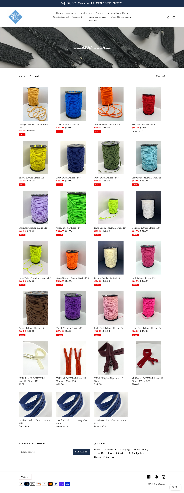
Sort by (23, 76)
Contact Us (110, 449)
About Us (99, 453)
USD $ (24, 476)
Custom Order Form (104, 457)
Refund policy (136, 453)
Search (97, 449)
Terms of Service (116, 453)
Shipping (125, 449)
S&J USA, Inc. (159, 484)
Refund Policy (141, 449)
